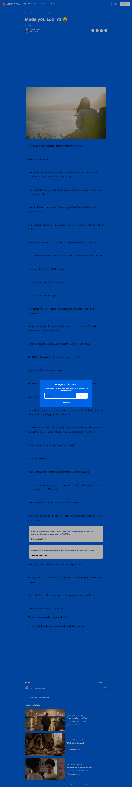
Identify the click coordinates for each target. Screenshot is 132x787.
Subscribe (82, 396)
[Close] (88, 383)
